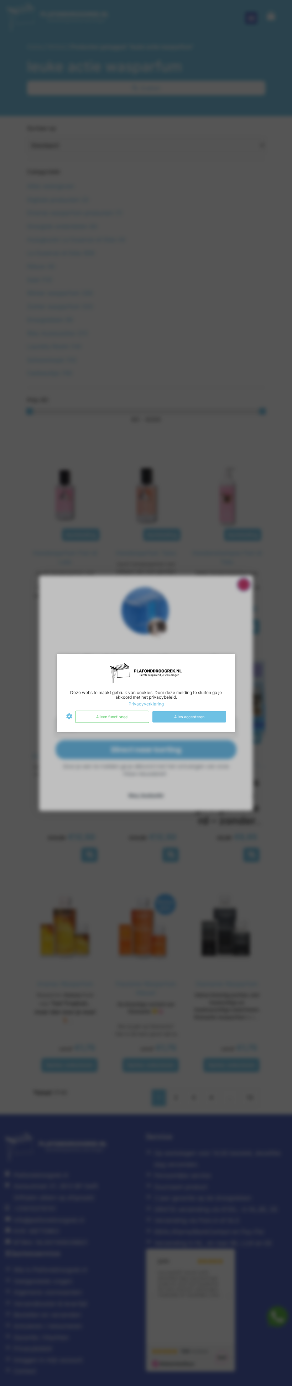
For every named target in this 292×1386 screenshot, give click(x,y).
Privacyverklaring (146, 704)
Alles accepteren (189, 716)
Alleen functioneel (112, 716)
